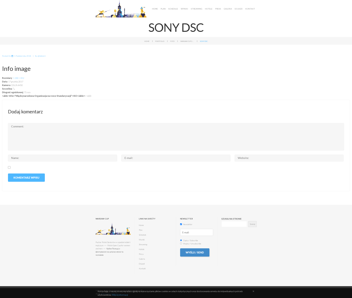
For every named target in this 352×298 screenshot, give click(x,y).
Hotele (208, 9)
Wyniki (184, 9)
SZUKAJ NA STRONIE (231, 219)
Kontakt (250, 9)
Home (155, 9)
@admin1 (42, 56)
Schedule (173, 9)
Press (218, 9)
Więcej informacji (120, 294)
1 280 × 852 (18, 78)
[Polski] (338, 3)
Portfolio (159, 41)
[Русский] (348, 3)
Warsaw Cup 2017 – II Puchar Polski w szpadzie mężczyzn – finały (187, 41)
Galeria (228, 9)
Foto (172, 41)
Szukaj (252, 224)
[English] (343, 3)
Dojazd (239, 9)
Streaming (196, 9)
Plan (163, 9)
